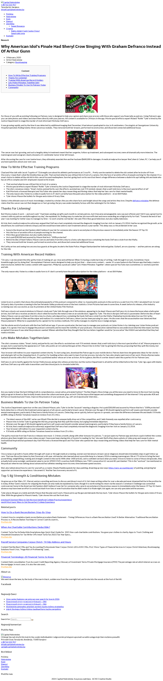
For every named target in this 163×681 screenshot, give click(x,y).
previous (36, 499)
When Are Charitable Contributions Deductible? (25, 527)
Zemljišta (5, 666)
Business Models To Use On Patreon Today (27, 85)
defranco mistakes (141, 200)
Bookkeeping (21, 62)
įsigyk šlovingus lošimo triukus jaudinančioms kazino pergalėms (33, 609)
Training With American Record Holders (25, 80)
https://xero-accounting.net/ (121, 468)
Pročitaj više (6, 522)
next (28, 502)
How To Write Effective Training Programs (27, 75)
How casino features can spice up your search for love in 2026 (32, 599)
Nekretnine (6, 659)
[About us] (6, 577)
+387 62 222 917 (8, 642)
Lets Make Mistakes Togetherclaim (23, 82)
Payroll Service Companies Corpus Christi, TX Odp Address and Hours (36, 542)
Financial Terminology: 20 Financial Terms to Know (27, 556)
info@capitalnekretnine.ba (12, 644)
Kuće (3, 661)
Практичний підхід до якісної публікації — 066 (26, 601)
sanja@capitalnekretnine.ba (13, 646)
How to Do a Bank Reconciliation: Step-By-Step (26, 512)
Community (13, 87)
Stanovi (4, 664)
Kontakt (4, 669)
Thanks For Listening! (17, 77)
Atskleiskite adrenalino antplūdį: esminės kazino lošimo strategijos (35, 606)
